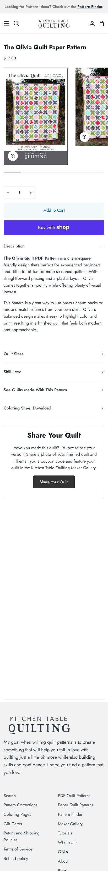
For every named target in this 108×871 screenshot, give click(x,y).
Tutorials (65, 833)
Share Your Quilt (54, 482)
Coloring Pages (17, 814)
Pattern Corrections (20, 805)
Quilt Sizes (14, 354)
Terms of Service (18, 849)
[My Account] (90, 23)
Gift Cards (13, 824)
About (63, 861)
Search (10, 796)
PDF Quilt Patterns (74, 796)
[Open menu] (4, 23)
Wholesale (67, 842)
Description (14, 246)
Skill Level (13, 372)
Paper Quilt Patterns (75, 805)
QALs (63, 852)
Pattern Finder (70, 814)
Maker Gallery (70, 824)
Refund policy (16, 858)
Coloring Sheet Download (27, 408)
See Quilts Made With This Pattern (35, 390)
